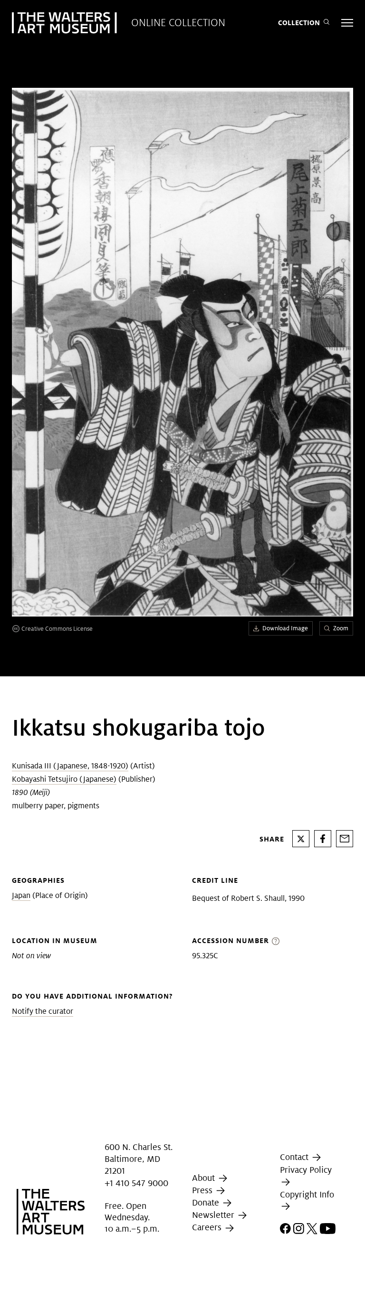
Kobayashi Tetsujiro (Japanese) (64, 779)
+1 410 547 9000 (136, 1183)
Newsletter (214, 1214)
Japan (21, 895)
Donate (206, 1202)
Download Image (285, 628)
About (204, 1177)
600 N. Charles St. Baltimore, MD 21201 (139, 1158)
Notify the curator (42, 1011)
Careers (208, 1227)
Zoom (340, 628)
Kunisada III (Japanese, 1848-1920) (70, 766)
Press (203, 1190)
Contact (295, 1156)
